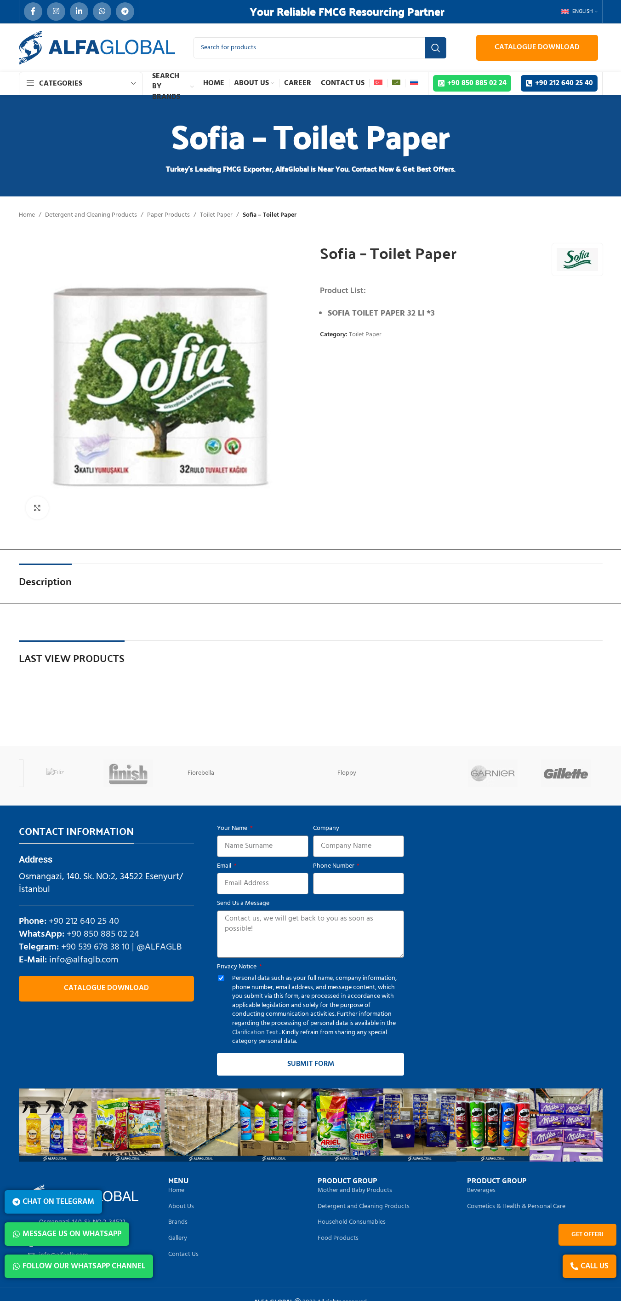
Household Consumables (352, 1222)
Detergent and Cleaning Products (91, 215)
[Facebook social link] (33, 11)
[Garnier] (493, 773)
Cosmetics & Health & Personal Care (516, 1206)
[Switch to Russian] (414, 83)
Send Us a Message (243, 903)
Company (326, 828)
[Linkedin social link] (79, 11)
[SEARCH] (435, 47)
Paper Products (168, 215)
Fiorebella (201, 773)
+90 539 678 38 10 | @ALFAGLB (121, 947)
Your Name (233, 828)
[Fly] (419, 773)
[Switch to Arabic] (396, 83)
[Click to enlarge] (37, 507)
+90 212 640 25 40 (84, 921)
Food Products (338, 1238)
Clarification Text (255, 1032)
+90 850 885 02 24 (103, 934)
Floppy (346, 773)
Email (225, 866)
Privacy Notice (237, 967)
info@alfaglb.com (83, 960)
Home (27, 215)
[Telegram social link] (125, 11)
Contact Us (183, 1254)
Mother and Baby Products (355, 1190)
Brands (178, 1222)
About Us (181, 1206)
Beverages (481, 1190)
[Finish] (128, 773)
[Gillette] (566, 773)
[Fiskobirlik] (274, 773)
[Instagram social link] (56, 11)
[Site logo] (97, 47)
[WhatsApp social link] (102, 11)
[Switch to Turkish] (378, 83)
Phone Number (334, 866)
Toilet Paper (216, 215)
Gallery (177, 1238)
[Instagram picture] (55, 1125)
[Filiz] (55, 773)
